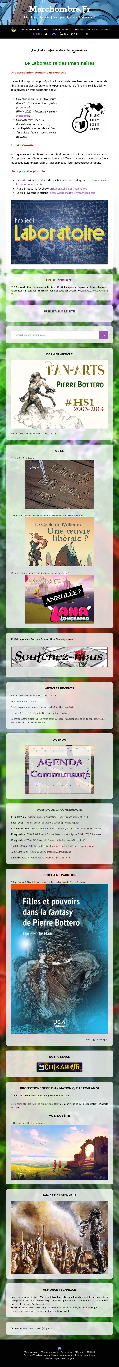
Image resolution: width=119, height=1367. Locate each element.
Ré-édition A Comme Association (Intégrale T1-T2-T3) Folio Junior (67, 834)
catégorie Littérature (22, 1300)
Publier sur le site (59, 311)
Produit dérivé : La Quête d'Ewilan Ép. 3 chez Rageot (52, 822)
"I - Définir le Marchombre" (23, 458)
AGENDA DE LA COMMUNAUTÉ (59, 810)
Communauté (80, 29)
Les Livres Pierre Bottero (34, 29)
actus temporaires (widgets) (37, 1328)
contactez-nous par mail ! (95, 290)
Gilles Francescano (41, 1355)
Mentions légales (49, 1352)
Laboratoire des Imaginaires (70, 188)
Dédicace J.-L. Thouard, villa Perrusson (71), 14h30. (59, 840)
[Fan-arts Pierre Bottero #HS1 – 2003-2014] (59, 394)
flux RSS (73, 1307)
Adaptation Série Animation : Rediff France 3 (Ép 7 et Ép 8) (58, 816)
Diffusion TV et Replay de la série (28, 1123)
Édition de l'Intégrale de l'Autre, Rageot (50, 851)
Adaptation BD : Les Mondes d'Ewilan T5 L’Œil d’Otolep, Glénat (61, 845)
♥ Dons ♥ (79, 1352)
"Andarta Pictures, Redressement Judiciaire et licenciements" (40, 572)
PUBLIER (90, 1352)
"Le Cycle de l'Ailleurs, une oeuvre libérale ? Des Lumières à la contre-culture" (47, 515)
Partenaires (66, 1352)
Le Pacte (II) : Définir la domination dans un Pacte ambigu (40, 713)
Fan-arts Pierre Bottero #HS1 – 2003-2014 (33, 433)
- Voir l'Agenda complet (96, 1039)
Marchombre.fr (31, 1352)
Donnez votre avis (20, 1311)
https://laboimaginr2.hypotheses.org (72, 192)
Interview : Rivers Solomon (24, 701)
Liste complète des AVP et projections (32, 1103)
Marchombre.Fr (59, 9)
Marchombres (60, 29)
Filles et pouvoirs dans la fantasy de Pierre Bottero (48, 882)
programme (22, 107)
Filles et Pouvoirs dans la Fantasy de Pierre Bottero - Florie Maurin (66, 828)
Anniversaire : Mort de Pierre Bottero (50, 857)
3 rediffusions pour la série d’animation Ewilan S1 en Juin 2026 (43, 707)
